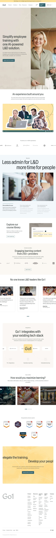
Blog (34, 496)
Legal (14, 530)
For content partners (46, 505)
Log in (37, 5)
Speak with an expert (9, 60)
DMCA (17, 530)
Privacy (4, 530)
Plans (20, 4)
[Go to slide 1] (26, 316)
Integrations (30, 520)
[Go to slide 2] (28, 316)
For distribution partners (46, 509)
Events (34, 506)
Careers (51, 501)
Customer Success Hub (40, 498)
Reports (34, 504)
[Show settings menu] (50, 131)
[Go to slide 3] (29, 316)
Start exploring (10, 236)
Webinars (35, 508)
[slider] (26, 131)
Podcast (34, 510)
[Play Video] (4, 131)
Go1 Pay (29, 525)
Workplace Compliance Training (41, 513)
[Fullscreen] (52, 131)
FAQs (45, 518)
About (51, 496)
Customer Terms (9, 530)
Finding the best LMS (40, 523)
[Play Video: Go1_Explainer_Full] (28, 117)
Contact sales (41, 5)
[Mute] (48, 131)
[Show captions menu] (46, 131)
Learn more (27, 269)
